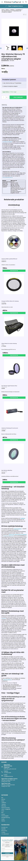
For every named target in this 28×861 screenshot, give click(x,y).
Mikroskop (3, 806)
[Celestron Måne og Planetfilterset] (14, 244)
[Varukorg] (26, 2)
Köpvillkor (3, 829)
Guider (3, 819)
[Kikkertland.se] (12, 2)
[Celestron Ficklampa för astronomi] (14, 413)
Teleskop (3, 804)
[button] (24, 14)
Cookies (3, 832)
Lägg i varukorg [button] (18, 97)
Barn (2, 812)
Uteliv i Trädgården (5, 809)
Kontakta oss (4, 827)
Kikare (2, 801)
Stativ (2, 811)
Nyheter (3, 799)
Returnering (4, 830)
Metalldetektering (5, 817)
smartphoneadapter (7, 141)
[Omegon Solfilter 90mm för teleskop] (14, 286)
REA (2, 797)
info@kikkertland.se (8, 776)
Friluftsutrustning (5, 807)
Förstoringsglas (4, 816)
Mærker (3, 821)
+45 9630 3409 (7, 772)
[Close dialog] (26, 837)
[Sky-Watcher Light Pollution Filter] (14, 371)
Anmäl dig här (7, 853)
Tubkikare (3, 802)
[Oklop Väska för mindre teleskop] (14, 329)
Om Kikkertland (5, 834)
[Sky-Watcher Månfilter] (14, 456)
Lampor (3, 814)
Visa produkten (14, 270)
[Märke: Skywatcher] (4, 73)
